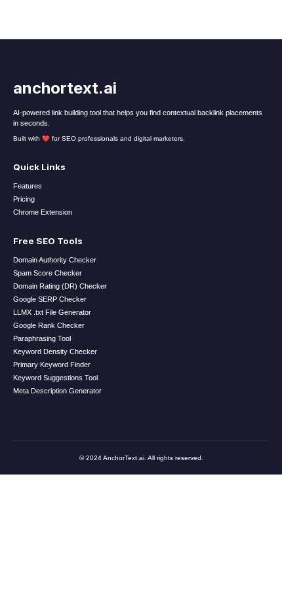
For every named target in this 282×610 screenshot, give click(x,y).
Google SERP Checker (50, 299)
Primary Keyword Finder (52, 364)
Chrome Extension (42, 212)
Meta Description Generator (57, 391)
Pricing (24, 199)
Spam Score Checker (47, 273)
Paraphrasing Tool (42, 338)
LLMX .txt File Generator (52, 312)
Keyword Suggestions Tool (55, 378)
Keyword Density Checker (55, 351)
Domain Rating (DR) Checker (60, 286)
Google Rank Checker (49, 325)
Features (27, 186)
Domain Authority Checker (54, 260)
